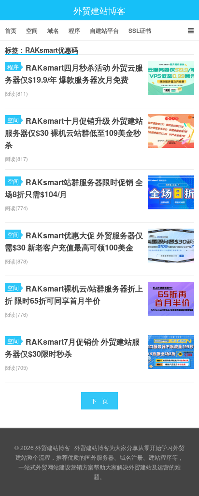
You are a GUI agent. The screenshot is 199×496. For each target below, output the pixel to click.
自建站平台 (104, 30)
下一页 (99, 400)
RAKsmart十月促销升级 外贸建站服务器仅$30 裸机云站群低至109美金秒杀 (74, 132)
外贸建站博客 (99, 10)
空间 (32, 30)
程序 (74, 30)
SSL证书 (139, 30)
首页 (10, 30)
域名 (53, 30)
